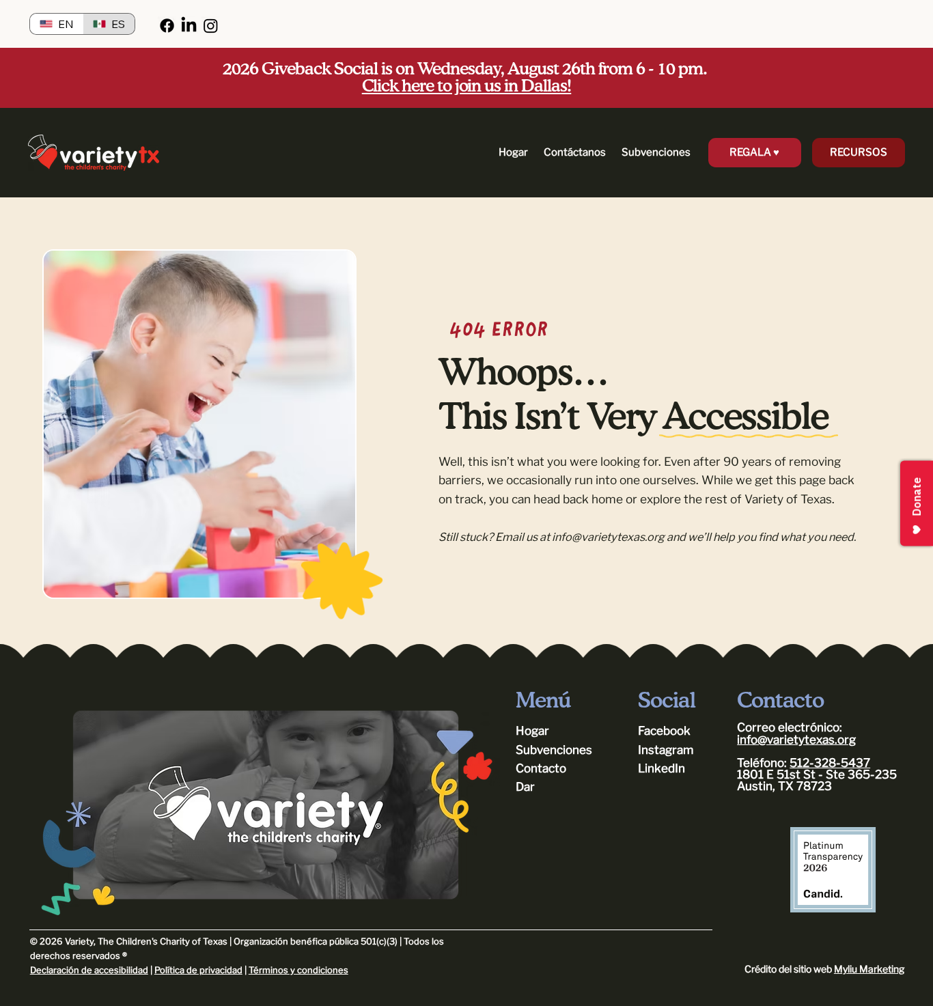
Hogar (532, 731)
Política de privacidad (198, 969)
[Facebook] (167, 25)
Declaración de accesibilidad (89, 969)
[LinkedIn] (189, 25)
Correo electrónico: (789, 727)
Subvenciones (554, 750)
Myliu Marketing (869, 969)
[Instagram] (210, 25)
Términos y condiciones (298, 969)
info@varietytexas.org (608, 537)
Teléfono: (762, 763)
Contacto (541, 768)
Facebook (664, 731)
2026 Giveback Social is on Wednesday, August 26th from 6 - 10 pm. (466, 78)
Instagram (665, 750)
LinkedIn (661, 768)
